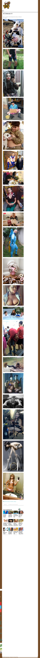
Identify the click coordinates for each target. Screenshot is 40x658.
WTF (6, 504)
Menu (3, 10)
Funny (13, 504)
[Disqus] (13, 549)
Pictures (5, 504)
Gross (14, 504)
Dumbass (10, 504)
